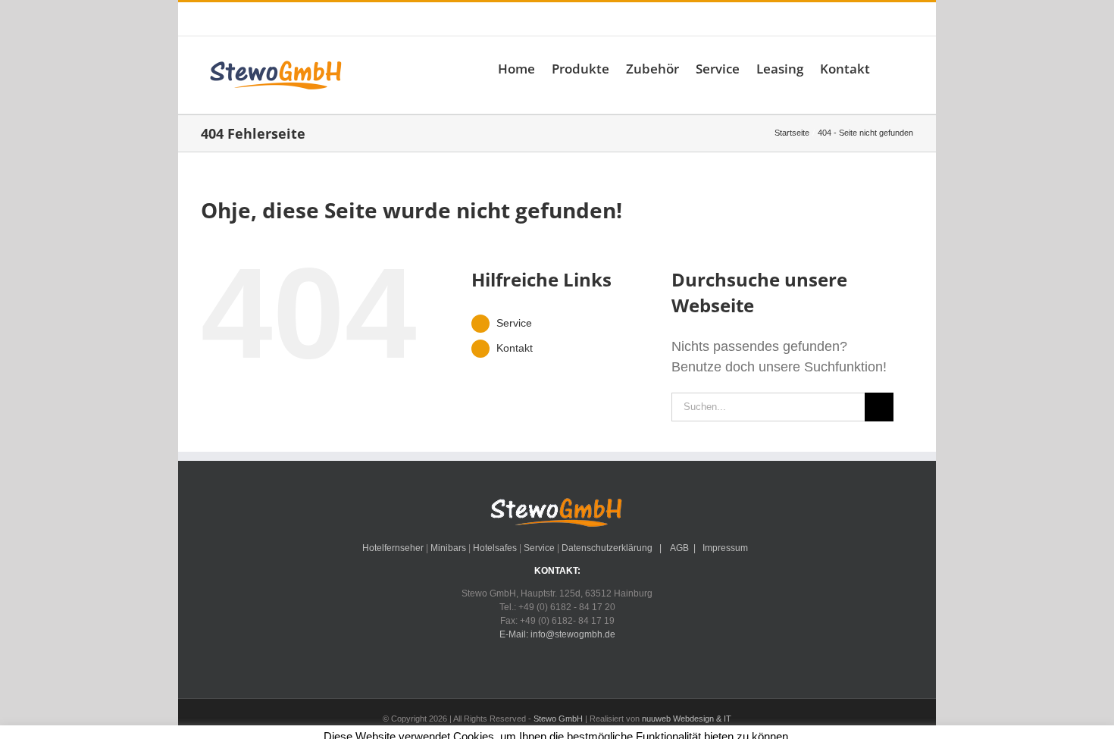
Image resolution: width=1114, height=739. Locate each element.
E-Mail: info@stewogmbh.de (432, 19)
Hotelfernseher (393, 548)
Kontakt (514, 348)
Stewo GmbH (558, 718)
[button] (892, 68)
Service (514, 323)
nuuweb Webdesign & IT (686, 718)
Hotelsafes (495, 548)
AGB (678, 548)
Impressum (725, 548)
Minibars (448, 548)
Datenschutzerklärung (607, 548)
